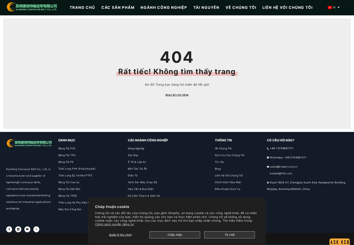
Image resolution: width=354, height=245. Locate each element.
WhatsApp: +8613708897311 (288, 157)
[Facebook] (9, 229)
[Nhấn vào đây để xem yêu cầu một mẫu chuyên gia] (339, 232)
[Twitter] (36, 229)
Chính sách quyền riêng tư (114, 224)
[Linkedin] (18, 229)
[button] (333, 7)
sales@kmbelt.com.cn (283, 166)
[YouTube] (27, 229)
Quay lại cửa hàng (177, 94)
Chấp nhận (175, 234)
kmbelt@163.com (281, 173)
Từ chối (230, 234)
